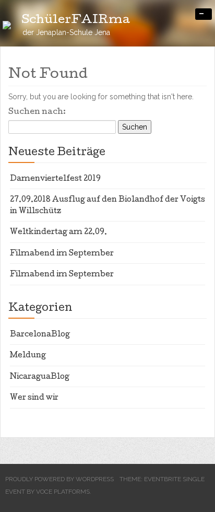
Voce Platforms (63, 491)
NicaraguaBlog (39, 377)
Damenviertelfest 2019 (55, 179)
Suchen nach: (37, 112)
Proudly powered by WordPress (59, 479)
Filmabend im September (62, 254)
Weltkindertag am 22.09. (58, 232)
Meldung (28, 355)
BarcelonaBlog (40, 335)
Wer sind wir (34, 398)
